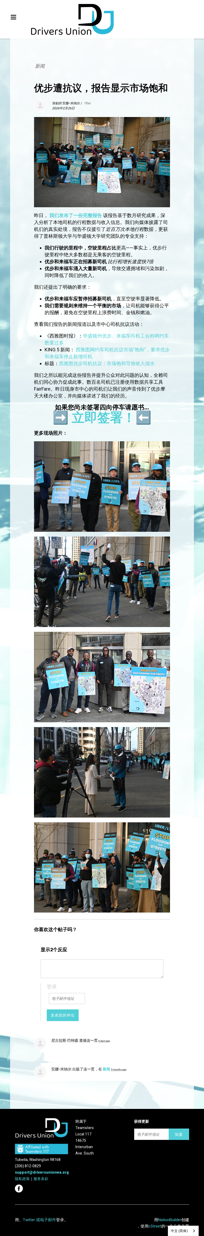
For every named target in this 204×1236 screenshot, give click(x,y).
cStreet (154, 1226)
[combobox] (183, 1231)
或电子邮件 (46, 1219)
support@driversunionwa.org (42, 1172)
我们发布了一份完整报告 (75, 215)
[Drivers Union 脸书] (19, 1187)
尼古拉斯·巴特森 (64, 1040)
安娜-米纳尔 (61, 1069)
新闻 (40, 66)
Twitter (29, 1219)
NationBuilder (169, 1219)
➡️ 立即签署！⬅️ (102, 417)
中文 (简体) (179, 1231)
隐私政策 (22, 1179)
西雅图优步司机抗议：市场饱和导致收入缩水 (107, 363)
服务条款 (40, 1179)
